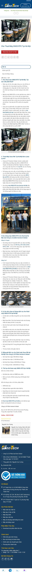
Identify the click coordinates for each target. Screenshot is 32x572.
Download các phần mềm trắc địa (12, 528)
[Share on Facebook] (5, 57)
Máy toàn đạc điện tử (9, 509)
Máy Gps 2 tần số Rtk (9, 512)
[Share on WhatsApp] (2, 57)
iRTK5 (4, 246)
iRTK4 (27, 245)
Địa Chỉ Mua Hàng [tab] (8, 74)
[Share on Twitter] (8, 57)
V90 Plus (17, 245)
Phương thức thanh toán (9, 544)
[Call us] (8, 559)
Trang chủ (6, 10)
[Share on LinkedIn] (17, 57)
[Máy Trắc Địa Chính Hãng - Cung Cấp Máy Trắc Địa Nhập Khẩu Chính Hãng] (11, 5)
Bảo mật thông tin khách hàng (11, 539)
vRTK (7, 246)
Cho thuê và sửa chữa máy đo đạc (19, 10)
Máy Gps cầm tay (8, 517)
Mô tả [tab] (4, 67)
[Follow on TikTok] (5, 559)
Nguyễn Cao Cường (7, 424)
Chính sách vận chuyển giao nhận (12, 542)
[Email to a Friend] (11, 57)
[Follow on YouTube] (11, 559)
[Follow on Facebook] (2, 559)
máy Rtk (20, 166)
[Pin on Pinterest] (14, 57)
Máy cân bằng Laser (9, 522)
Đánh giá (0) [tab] (6, 70)
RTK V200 (23, 245)
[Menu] (2, 5)
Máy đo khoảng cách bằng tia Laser (13, 520)
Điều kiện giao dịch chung (10, 537)
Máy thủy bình (7, 515)
